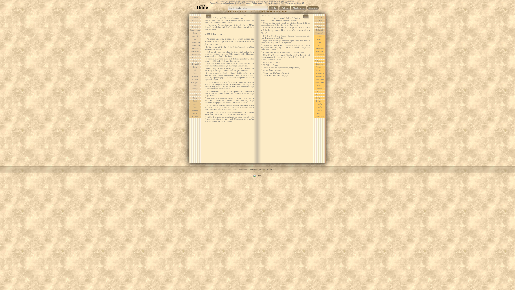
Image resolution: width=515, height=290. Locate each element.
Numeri (195, 27)
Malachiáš (319, 33)
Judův (319, 113)
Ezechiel (195, 95)
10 (245, 11)
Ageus (319, 27)
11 (248, 11)
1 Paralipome (195, 55)
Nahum (319, 18)
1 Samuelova (195, 42)
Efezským (319, 64)
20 (274, 11)
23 (283, 11)
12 (250, 11)
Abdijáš (195, 110)
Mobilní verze (298, 8)
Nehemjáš (195, 64)
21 (277, 11)
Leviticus (195, 24)
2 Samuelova (195, 45)
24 (286, 11)
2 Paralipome (195, 58)
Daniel (195, 98)
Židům (319, 92)
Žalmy (195, 73)
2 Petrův (319, 101)
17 (265, 11)
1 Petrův (319, 98)
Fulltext (285, 8)
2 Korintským (319, 58)
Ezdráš (195, 61)
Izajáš (195, 86)
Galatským (319, 61)
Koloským (319, 70)
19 (271, 11)
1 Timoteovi (319, 79)
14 (256, 11)
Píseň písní (195, 83)
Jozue (195, 33)
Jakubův (319, 95)
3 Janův (319, 110)
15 (259, 11)
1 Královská (195, 49)
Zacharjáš (319, 30)
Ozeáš (195, 101)
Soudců (195, 36)
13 (253, 11)
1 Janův (319, 104)
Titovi (319, 86)
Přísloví (195, 76)
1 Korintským (319, 55)
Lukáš (319, 42)
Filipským (319, 67)
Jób (195, 70)
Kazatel (195, 79)
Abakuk (319, 21)
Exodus (195, 21)
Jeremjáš (195, 89)
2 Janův (319, 107)
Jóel (195, 104)
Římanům (319, 52)
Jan (319, 45)
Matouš (319, 36)
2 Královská (195, 52)
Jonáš (195, 113)
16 (262, 11)
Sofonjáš (319, 24)
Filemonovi (319, 89)
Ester (195, 67)
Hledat (273, 8)
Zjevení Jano (319, 116)
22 (280, 11)
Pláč (195, 92)
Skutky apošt (319, 49)
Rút (195, 39)
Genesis (195, 18)
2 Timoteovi (319, 83)
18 (268, 11)
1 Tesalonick (319, 73)
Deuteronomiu (195, 30)
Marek (319, 39)
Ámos (195, 107)
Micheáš (195, 116)
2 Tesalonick (319, 76)
